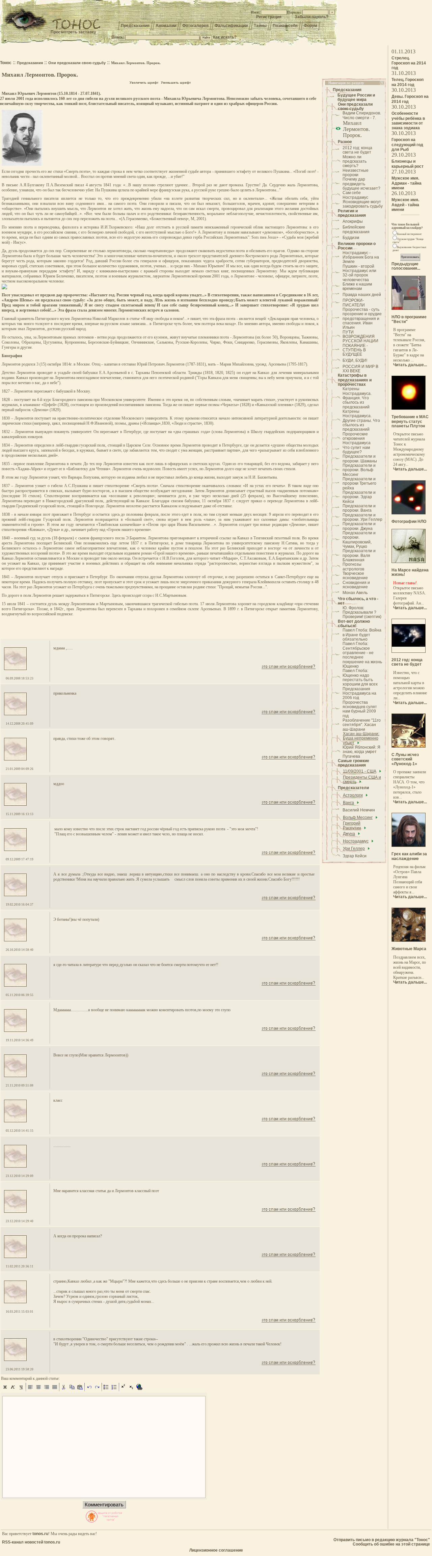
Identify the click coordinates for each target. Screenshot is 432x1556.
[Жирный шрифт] (5, 1389)
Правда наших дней (362, 294)
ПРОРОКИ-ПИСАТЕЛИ (354, 302)
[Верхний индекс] (123, 1389)
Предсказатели (353, 787)
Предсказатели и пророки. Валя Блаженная (359, 555)
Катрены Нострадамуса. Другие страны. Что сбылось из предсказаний (361, 420)
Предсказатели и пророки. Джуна (359, 526)
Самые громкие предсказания (353, 763)
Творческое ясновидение (355, 575)
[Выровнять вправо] (46, 1389)
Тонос (5, 62)
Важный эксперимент (409, 234)
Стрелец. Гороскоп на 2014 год (409, 63)
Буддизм (351, 237)
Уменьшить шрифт (176, 82)
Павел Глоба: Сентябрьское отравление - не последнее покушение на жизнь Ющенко (362, 655)
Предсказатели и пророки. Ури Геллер (362, 517)
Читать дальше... (410, 365)
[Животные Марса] (409, 940)
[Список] (106, 1389)
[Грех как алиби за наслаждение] (409, 845)
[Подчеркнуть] (21, 1389)
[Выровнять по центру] (38, 1389)
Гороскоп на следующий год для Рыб (407, 144)
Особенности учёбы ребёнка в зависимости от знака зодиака (408, 120)
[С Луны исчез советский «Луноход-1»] (409, 746)
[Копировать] (72, 1389)
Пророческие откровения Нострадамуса (357, 439)
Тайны (260, 25)
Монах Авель (355, 592)
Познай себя (285, 25)
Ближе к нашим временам (357, 286)
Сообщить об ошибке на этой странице (391, 1544)
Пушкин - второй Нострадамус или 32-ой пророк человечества (359, 273)
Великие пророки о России (357, 245)
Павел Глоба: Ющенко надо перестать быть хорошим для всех (360, 677)
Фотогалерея (195, 25)
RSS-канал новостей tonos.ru (31, 1542)
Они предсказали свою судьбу (355, 106)
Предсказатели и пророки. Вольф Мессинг (359, 470)
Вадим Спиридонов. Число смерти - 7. (362, 115)
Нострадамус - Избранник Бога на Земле (361, 257)
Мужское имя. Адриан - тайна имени (407, 183)
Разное (345, 141)
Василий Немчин (359, 810)
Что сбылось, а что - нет (358, 601)
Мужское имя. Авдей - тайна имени (405, 204)
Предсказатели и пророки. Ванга (359, 508)
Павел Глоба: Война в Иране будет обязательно (362, 635)
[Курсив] (13, 1389)
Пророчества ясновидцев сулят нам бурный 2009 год (360, 709)
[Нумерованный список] (114, 1389)
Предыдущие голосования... (406, 266)
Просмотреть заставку (73, 32)
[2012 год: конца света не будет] (409, 651)
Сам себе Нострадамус (355, 194)
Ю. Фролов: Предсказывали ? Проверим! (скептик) (362, 612)
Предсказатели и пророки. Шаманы (360, 458)
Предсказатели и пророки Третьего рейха (359, 483)
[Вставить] (80, 1389)
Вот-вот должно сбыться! (354, 623)
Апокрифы (353, 221)
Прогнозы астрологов (353, 566)
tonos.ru (40, 1533)
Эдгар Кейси (355, 856)
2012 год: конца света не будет (357, 150)
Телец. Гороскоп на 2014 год (408, 82)
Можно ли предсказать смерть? (355, 161)
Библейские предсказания (356, 229)
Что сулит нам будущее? (356, 449)
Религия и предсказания (352, 213)
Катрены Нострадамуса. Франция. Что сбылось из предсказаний (357, 397)
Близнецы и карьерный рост (408, 164)
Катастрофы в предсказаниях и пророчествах (355, 380)
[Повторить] (97, 1389)
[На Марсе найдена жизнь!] (409, 561)
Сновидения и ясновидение (356, 584)
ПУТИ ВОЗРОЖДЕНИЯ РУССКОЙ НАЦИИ (360, 337)
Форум (310, 25)
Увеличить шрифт (144, 82)
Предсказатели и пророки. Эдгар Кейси (359, 497)
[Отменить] (89, 1389)
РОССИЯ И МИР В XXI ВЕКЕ (360, 368)
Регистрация (268, 17)
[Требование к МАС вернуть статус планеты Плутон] (409, 408)
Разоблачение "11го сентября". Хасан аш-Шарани (362, 725)
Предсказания (135, 25)
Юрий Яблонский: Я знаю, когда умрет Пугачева (361, 752)
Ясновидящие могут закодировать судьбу (363, 204)
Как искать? (225, 37)
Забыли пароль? (311, 17)
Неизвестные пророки (356, 172)
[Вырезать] (64, 1389)
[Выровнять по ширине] (54, 1389)
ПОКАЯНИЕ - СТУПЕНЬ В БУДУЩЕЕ (355, 350)
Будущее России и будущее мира (356, 97)
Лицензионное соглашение (216, 1550)
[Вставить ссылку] (139, 1389)
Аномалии (166, 25)
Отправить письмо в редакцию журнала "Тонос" (381, 1539)
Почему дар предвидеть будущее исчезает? (361, 184)
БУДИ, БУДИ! (355, 360)
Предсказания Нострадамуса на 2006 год (359, 693)
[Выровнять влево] (30, 1389)
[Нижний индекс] (131, 1389)
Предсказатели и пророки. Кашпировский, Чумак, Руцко (359, 540)
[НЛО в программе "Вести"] (409, 308)
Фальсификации (231, 25)
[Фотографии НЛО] (409, 513)
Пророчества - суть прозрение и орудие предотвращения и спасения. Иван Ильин (362, 318)
